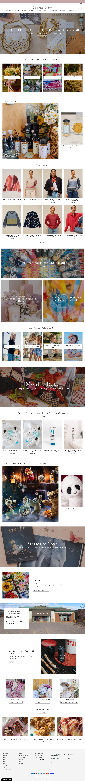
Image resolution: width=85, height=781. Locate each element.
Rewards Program (39, 753)
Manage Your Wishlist (24, 755)
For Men (46, 10)
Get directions (11, 626)
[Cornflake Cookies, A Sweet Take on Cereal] (42, 726)
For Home (17, 10)
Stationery (63, 10)
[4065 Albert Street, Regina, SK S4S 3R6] (42, 618)
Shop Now (42, 36)
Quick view (71, 143)
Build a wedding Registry (69, 702)
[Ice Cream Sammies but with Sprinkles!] (15, 726)
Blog (20, 761)
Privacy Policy (38, 757)
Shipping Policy (38, 755)
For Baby (39, 10)
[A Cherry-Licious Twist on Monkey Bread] (70, 726)
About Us (21, 759)
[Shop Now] (42, 263)
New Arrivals (9, 10)
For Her (24, 10)
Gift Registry (22, 757)
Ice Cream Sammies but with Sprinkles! (15, 739)
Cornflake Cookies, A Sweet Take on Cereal (42, 740)
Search (20, 753)
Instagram (21, 763)
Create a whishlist (16, 702)
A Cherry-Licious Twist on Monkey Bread (69, 739)
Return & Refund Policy (40, 759)
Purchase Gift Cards (42, 702)
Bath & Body (54, 10)
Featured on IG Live (74, 10)
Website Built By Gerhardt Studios (42, 776)
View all (43, 242)
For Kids (31, 10)
